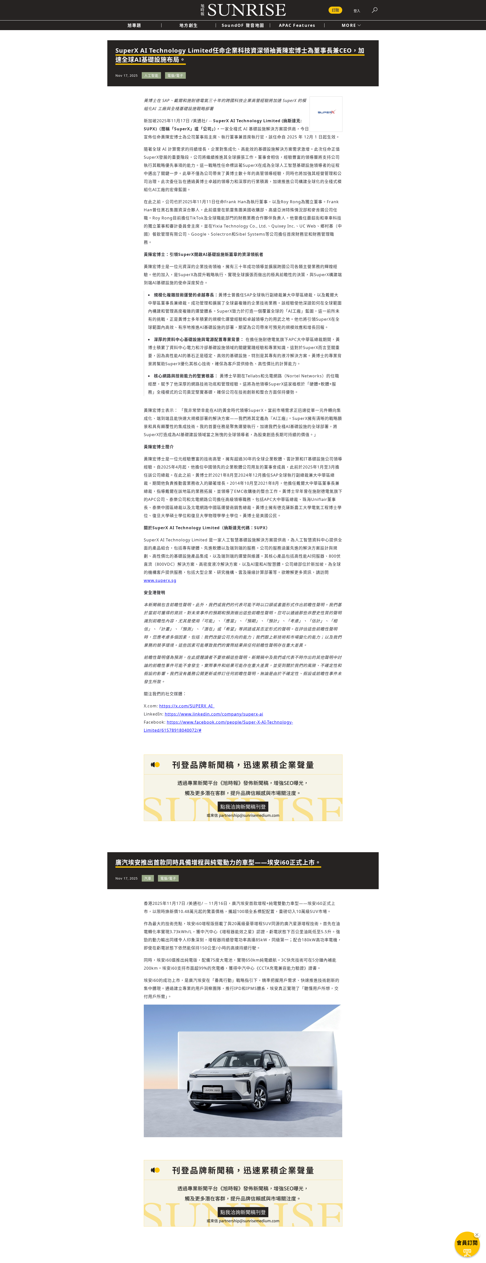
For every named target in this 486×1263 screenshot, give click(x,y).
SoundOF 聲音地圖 (243, 25)
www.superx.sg (160, 580)
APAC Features (297, 25)
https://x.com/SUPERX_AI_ (187, 706)
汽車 (147, 878)
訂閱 (335, 10)
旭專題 (134, 25)
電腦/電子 (175, 75)
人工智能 (151, 75)
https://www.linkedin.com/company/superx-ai (214, 714)
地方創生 (188, 25)
